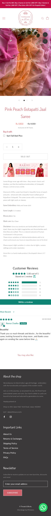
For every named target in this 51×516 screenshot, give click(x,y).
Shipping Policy (10, 443)
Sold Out (25, 156)
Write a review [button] (25, 302)
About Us (7, 434)
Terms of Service (10, 448)
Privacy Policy (9, 453)
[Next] (32, 100)
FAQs (5, 457)
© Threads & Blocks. (25, 506)
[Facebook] (4, 416)
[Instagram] (11, 416)
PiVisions (30, 510)
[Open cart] (47, 18)
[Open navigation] (3, 18)
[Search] (42, 18)
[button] (13, 282)
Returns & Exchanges (12, 438)
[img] (6, 319)
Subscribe (12, 493)
